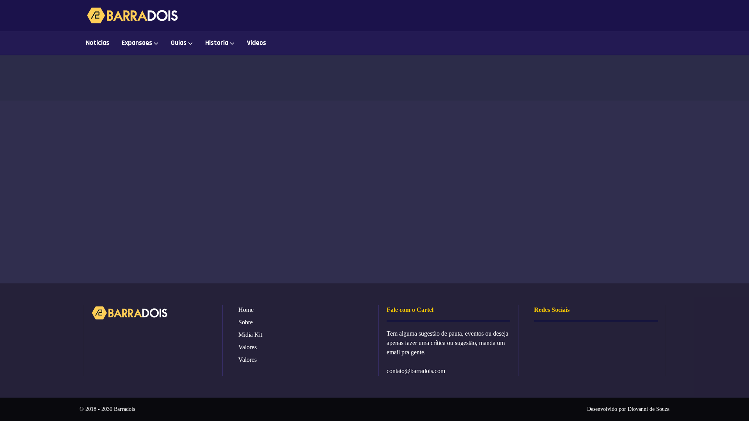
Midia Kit (250, 334)
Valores (247, 347)
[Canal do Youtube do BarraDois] (612, 15)
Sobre (245, 322)
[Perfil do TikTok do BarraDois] (664, 15)
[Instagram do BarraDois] (594, 15)
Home (246, 309)
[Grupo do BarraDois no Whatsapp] (559, 15)
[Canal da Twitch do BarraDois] (647, 15)
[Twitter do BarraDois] (629, 15)
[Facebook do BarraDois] (577, 15)
